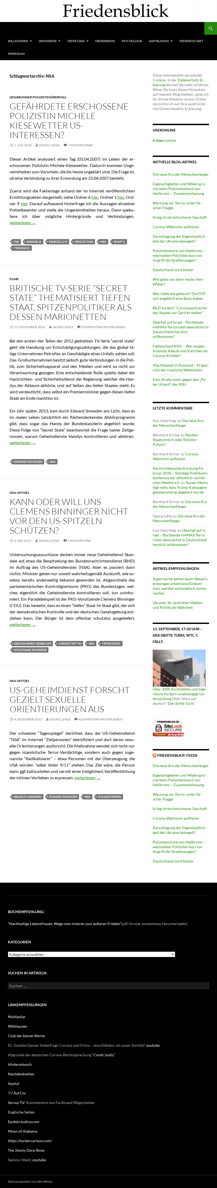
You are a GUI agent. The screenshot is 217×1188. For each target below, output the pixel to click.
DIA (16, 241)
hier (94, 197)
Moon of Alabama (22, 1131)
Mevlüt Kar (84, 241)
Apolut (13, 1083)
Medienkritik (105, 41)
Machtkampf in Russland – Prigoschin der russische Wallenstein (181, 367)
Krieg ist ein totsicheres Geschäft (180, 217)
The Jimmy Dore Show (26, 1150)
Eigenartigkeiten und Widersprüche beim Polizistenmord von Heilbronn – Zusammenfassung (179, 189)
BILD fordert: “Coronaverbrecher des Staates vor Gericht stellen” (180, 310)
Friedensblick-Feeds (177, 755)
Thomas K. (22, 248)
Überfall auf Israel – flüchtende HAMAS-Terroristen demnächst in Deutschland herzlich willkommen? (181, 329)
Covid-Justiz (103, 1055)
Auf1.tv (19, 1093)
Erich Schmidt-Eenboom (32, 643)
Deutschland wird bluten (173, 269)
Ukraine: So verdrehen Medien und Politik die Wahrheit (177, 605)
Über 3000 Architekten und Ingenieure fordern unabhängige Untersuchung (180, 694)
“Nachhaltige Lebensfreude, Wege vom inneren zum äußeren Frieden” (64, 923)
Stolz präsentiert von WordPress (30, 1181)
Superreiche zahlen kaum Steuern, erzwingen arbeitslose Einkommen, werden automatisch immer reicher (180, 586)
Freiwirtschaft (191, 41)
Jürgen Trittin (69, 643)
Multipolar (17, 1016)
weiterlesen (23, 222)
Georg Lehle (49, 145)
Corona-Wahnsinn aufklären (176, 227)
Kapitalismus (159, 41)
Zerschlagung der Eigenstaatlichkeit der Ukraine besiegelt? (179, 238)
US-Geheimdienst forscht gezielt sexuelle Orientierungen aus (70, 699)
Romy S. (119, 241)
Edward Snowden (28, 461)
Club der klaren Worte (26, 1035)
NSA (103, 241)
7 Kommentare (80, 145)
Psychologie (132, 41)
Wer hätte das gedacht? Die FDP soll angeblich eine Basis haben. (179, 296)
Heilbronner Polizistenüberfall (38, 97)
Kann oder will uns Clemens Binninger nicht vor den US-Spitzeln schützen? (69, 516)
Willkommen (18, 41)
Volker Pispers (109, 796)
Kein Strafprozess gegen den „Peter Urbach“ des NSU (179, 381)
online (164, 140)
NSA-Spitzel (19, 493)
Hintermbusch (20, 1064)
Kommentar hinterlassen (103, 327)
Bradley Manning (28, 796)
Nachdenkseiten (21, 1074)
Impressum (16, 53)
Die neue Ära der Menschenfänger (181, 174)
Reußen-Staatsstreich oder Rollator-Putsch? (176, 440)
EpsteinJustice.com (23, 1121)
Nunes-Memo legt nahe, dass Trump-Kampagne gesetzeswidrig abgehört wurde (180, 487)
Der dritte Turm (181, 703)
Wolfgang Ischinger (30, 650)
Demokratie (48, 41)
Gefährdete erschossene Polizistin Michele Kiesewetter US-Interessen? (69, 120)
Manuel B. (34, 241)
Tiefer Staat (76, 41)
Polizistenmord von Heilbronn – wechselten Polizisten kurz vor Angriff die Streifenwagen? (179, 255)
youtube (153, 1045)
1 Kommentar (79, 541)
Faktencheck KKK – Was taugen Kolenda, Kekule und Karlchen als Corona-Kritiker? (180, 351)
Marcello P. (58, 241)
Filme (14, 279)
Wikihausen (17, 1026)
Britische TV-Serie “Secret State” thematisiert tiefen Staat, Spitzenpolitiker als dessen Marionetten (71, 302)
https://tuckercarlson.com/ (30, 1140)
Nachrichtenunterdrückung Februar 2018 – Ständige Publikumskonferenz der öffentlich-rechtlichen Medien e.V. (181, 475)
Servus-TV (16, 1102)
